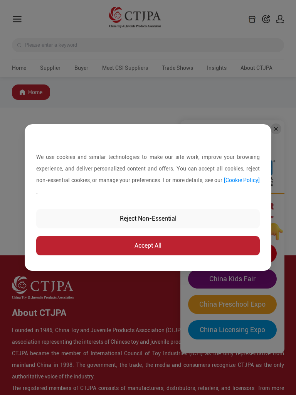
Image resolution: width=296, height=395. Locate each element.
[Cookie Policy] (242, 180)
